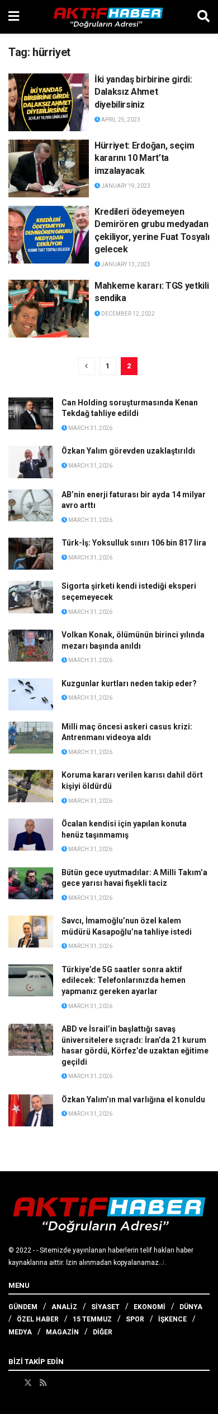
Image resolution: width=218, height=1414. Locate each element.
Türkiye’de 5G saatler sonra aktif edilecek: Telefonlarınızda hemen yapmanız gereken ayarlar (123, 980)
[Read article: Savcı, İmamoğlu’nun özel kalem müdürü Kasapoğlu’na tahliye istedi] (30, 932)
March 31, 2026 (89, 428)
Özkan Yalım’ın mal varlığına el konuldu (133, 1099)
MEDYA (20, 1332)
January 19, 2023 (125, 186)
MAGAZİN (62, 1332)
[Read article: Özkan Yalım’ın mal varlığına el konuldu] (30, 1110)
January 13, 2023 (125, 264)
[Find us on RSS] (43, 1382)
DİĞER (102, 1332)
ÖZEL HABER (38, 1319)
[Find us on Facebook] (12, 1382)
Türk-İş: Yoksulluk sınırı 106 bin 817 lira (133, 542)
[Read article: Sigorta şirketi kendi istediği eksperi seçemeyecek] (30, 597)
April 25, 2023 (120, 120)
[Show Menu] (13, 17)
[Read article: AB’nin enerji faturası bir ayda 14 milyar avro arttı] (30, 505)
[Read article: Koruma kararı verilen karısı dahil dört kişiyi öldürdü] (30, 786)
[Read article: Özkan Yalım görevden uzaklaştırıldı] (30, 462)
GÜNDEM (22, 1307)
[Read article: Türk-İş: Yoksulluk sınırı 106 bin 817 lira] (30, 554)
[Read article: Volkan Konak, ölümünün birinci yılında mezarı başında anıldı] (30, 646)
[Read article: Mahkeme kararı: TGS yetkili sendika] (48, 309)
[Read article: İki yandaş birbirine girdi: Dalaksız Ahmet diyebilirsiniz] (48, 102)
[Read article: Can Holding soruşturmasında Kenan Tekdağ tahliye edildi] (30, 413)
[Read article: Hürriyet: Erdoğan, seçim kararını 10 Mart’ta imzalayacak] (48, 168)
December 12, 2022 (127, 314)
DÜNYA (190, 1307)
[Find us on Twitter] (28, 1382)
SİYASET (105, 1307)
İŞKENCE (172, 1319)
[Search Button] (203, 17)
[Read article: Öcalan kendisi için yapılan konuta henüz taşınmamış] (30, 835)
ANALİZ (64, 1307)
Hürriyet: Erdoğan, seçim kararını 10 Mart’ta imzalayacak (144, 158)
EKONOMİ (149, 1307)
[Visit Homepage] (108, 17)
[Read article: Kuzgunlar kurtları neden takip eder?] (30, 694)
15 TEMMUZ (92, 1319)
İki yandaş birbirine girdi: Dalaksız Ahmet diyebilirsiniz (143, 92)
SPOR (135, 1319)
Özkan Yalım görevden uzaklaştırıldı (128, 450)
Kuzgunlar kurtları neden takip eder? (129, 683)
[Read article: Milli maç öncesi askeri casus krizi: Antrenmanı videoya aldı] (30, 738)
